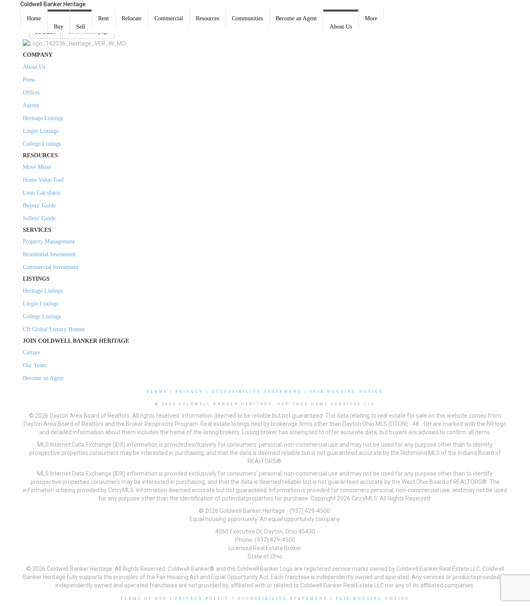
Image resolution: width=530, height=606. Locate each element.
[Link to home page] (10, 10)
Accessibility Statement (257, 392)
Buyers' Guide (39, 205)
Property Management (49, 241)
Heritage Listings (43, 118)
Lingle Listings (40, 131)
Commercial (168, 18)
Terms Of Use (143, 598)
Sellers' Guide (39, 218)
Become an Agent (296, 18)
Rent (103, 18)
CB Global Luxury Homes (53, 329)
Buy (58, 27)
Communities (247, 18)
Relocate (132, 18)
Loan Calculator (41, 193)
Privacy (190, 392)
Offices (31, 92)
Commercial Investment (51, 267)
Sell (80, 27)
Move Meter (37, 167)
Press (29, 80)
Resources (207, 18)
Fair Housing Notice (346, 392)
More (371, 18)
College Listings (42, 144)
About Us (341, 27)
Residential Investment (49, 254)
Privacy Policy (202, 598)
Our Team (34, 365)
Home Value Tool (43, 180)
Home (34, 18)
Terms (157, 392)
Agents (31, 105)
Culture (31, 352)
